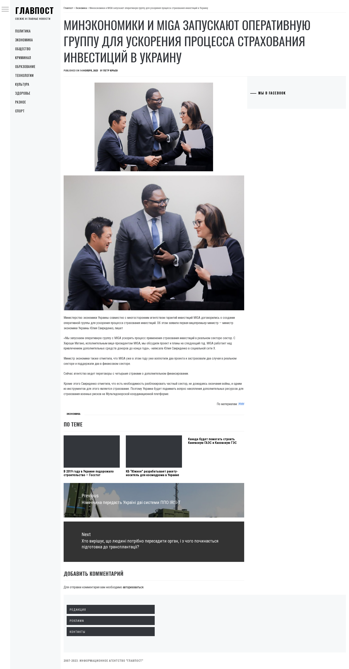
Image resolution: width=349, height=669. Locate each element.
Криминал (23, 57)
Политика (23, 31)
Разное (20, 102)
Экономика (24, 40)
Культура (22, 84)
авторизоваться (133, 587)
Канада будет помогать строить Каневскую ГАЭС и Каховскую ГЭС (212, 441)
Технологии (24, 75)
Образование (25, 66)
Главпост (34, 10)
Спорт (20, 111)
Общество (23, 48)
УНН (241, 404)
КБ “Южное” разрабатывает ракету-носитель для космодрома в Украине (152, 473)
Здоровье (22, 93)
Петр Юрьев (110, 70)
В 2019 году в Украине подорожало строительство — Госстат (89, 473)
